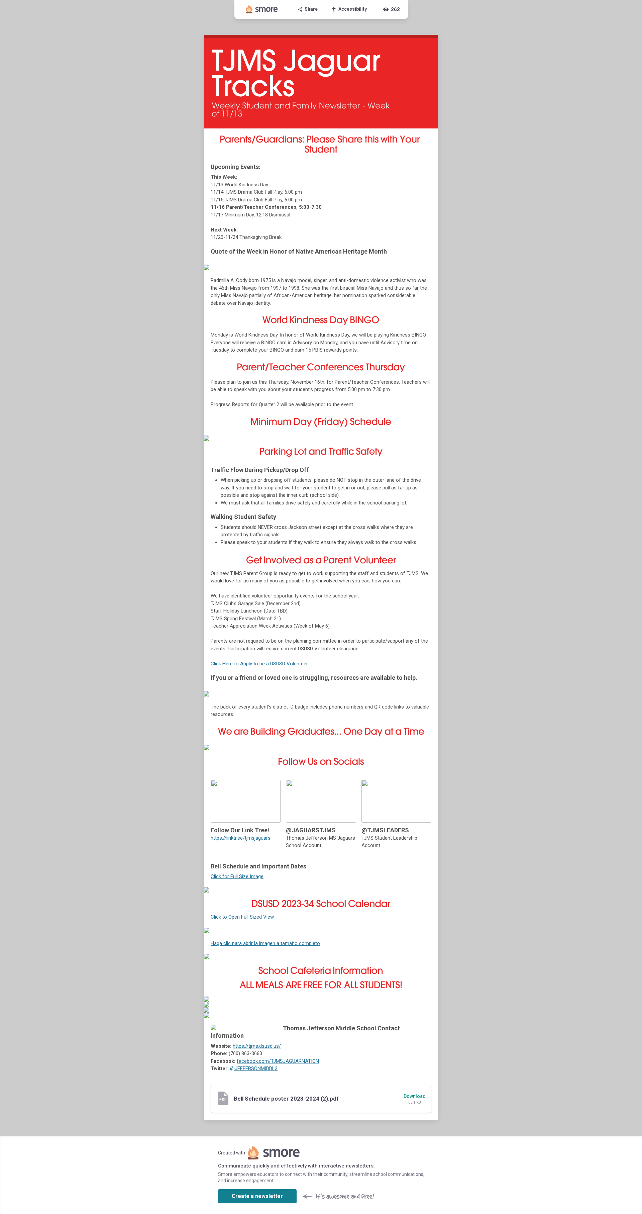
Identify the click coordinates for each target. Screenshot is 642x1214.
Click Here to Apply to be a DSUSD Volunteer (259, 664)
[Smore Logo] (261, 9)
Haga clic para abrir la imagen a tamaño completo (265, 943)
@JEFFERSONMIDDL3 (254, 1068)
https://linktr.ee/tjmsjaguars (241, 838)
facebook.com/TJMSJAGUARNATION (278, 1061)
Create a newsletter (257, 1196)
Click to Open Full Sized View (242, 917)
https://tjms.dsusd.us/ (257, 1046)
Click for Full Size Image (237, 876)
